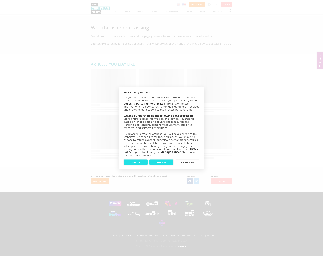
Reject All (161, 162)
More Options (187, 162)
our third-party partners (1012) (144, 103)
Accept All (135, 162)
